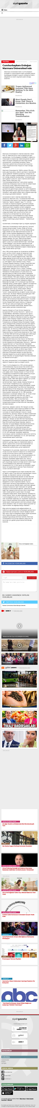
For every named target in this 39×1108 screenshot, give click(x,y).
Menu (5, 10)
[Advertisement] (19, 39)
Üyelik (22, 1028)
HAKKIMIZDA (5, 1060)
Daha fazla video (18, 611)
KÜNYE (3, 1061)
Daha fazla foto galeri (24, 667)
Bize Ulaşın (23, 1098)
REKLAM (9, 1100)
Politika (6, 62)
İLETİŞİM (3, 1063)
